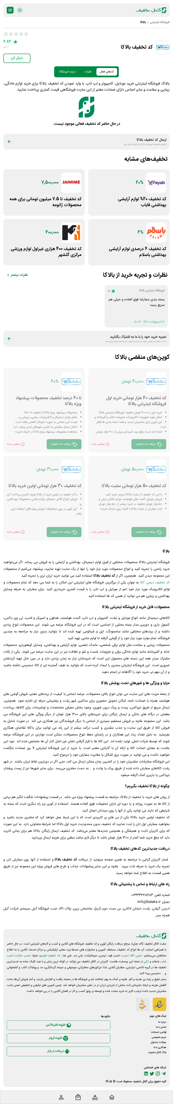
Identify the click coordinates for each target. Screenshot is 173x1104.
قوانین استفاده (158, 1032)
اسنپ (125, 955)
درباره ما (162, 1022)
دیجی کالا (136, 955)
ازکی (146, 961)
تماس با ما (161, 1027)
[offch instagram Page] (157, 1073)
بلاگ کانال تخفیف (157, 1052)
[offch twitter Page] (151, 1073)
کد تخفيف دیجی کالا (155, 582)
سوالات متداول (158, 1042)
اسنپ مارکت (22, 955)
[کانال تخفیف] (151, 10)
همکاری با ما (160, 1047)
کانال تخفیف (140, 1081)
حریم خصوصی (159, 1037)
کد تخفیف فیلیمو (50, 955)
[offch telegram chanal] (163, 1073)
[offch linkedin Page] (146, 1073)
